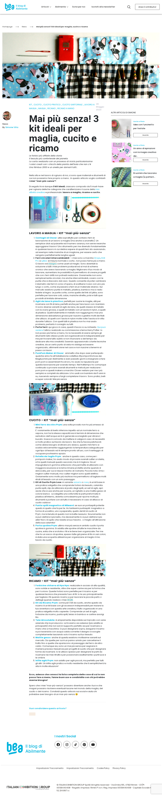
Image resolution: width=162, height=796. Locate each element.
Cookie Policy (103, 768)
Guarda (145, 135)
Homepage (7, 26)
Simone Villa (11, 127)
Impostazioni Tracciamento (49, 768)
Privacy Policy (119, 768)
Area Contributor (147, 6)
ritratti (70, 599)
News (24, 26)
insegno (52, 263)
